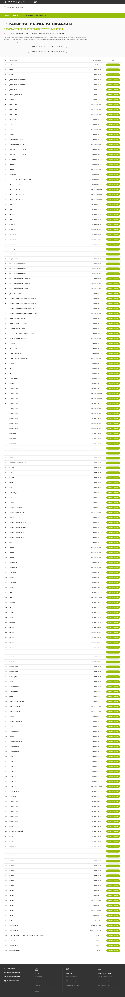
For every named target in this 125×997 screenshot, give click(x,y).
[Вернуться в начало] (26, 8)
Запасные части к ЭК (104, 985)
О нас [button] (7, 15)
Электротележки (104, 973)
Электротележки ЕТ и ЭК (105, 976)
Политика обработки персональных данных (45, 990)
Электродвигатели (103, 989)
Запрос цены (113, 65)
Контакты (38, 980)
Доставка (37, 985)
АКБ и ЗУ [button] (17, 15)
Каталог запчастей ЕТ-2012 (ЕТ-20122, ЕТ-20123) (46, 46)
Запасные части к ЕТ (103, 980)
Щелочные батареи (71, 980)
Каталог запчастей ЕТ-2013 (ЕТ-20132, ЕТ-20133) (46, 51)
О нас (37, 973)
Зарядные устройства (72, 985)
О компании (38, 976)
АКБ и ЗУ (69, 973)
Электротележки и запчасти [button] (34, 15)
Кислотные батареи (71, 976)
